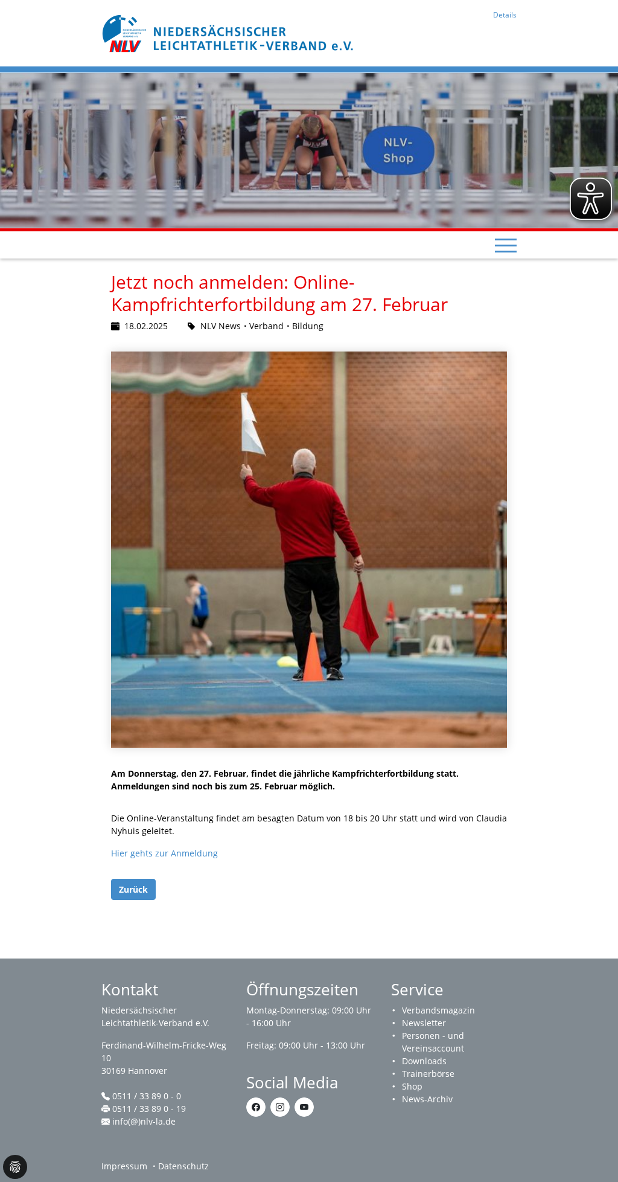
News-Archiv (427, 1099)
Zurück (133, 889)
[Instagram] (280, 1107)
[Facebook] (256, 1107)
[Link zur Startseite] (229, 32)
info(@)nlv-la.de (144, 1121)
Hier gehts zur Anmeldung (164, 853)
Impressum (124, 1166)
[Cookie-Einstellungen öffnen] (15, 1167)
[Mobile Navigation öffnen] (506, 245)
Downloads (424, 1061)
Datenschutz (183, 1166)
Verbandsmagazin (438, 1010)
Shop (412, 1086)
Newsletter (424, 1023)
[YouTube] (304, 1107)
